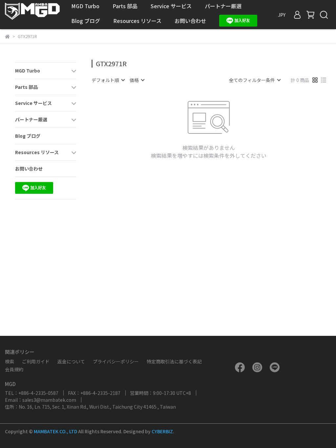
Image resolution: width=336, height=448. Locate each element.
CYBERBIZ (162, 431)
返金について (71, 361)
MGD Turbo (85, 6)
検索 (9, 361)
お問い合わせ (190, 20)
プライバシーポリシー (116, 361)
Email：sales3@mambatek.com (40, 400)
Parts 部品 (125, 6)
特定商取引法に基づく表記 (174, 361)
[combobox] (108, 80)
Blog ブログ (85, 20)
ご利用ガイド (36, 361)
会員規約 (14, 369)
